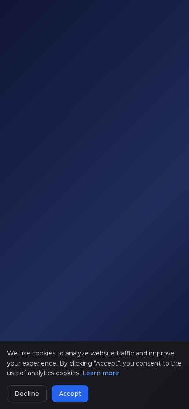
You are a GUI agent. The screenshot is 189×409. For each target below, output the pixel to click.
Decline (27, 394)
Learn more (100, 373)
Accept (70, 394)
